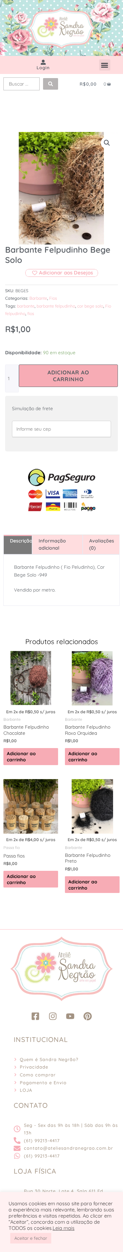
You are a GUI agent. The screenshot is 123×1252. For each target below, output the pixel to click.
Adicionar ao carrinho (68, 376)
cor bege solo (90, 306)
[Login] (43, 62)
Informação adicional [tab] (52, 544)
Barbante (38, 298)
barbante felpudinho (56, 306)
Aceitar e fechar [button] (30, 1238)
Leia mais (63, 1228)
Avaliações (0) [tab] (101, 544)
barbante (26, 306)
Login (43, 67)
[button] (104, 65)
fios (30, 313)
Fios (53, 298)
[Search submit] (50, 84)
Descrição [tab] (21, 541)
